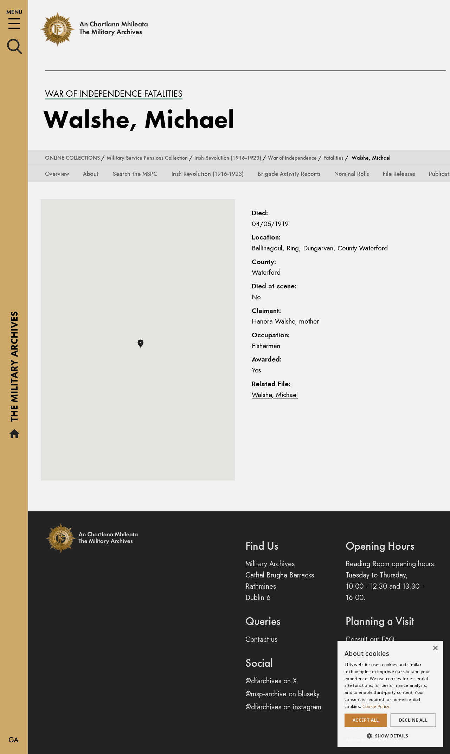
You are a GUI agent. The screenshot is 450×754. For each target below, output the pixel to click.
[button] (140, 343)
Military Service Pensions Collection (147, 157)
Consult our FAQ (370, 639)
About (91, 174)
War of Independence (292, 157)
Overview (57, 174)
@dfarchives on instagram (283, 707)
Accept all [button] (366, 720)
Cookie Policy (376, 706)
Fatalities (333, 157)
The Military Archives (14, 369)
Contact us (261, 639)
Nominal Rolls (351, 174)
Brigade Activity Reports (289, 174)
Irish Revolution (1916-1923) (227, 157)
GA (13, 740)
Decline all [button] (413, 720)
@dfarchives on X (271, 681)
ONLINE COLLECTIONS (72, 157)
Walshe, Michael (275, 395)
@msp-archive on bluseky (282, 694)
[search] (14, 46)
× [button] (435, 648)
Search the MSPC (135, 174)
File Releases (399, 174)
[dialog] (390, 694)
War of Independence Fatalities (113, 94)
